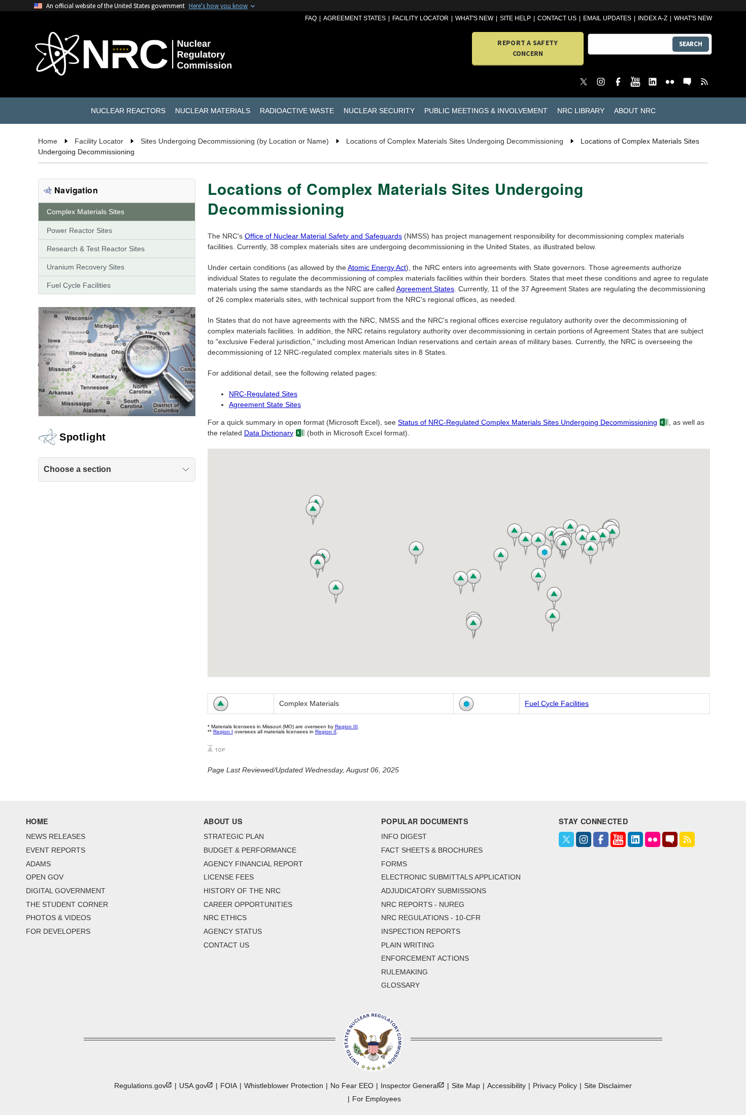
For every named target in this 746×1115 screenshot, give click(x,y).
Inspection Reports (420, 931)
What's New (474, 18)
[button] (542, 579)
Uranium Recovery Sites (85, 267)
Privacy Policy (555, 1086)
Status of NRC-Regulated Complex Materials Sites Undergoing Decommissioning (527, 422)
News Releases (55, 836)
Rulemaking (404, 972)
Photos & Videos (58, 918)
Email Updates (607, 18)
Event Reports (55, 850)
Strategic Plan (234, 836)
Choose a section (77, 469)
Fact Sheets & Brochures (432, 850)
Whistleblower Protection (283, 1086)
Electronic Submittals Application (451, 877)
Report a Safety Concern (527, 48)
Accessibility (506, 1086)
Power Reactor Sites (79, 230)
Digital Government (66, 891)
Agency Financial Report (253, 864)
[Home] (88, 54)
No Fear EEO (352, 1086)
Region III (346, 726)
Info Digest (404, 836)
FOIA (228, 1086)
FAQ (311, 18)
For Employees (376, 1099)
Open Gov (44, 877)
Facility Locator (420, 18)
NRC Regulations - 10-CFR (431, 918)
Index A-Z (652, 18)
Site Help (515, 18)
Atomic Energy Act (377, 267)
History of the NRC (242, 891)
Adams (38, 864)
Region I (223, 731)
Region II (325, 731)
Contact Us (557, 18)
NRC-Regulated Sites (263, 394)
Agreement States (354, 18)
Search (690, 44)
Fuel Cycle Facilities (79, 285)
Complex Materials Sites (85, 212)
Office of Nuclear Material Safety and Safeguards (323, 236)
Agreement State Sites (265, 404)
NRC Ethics (225, 918)
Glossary (400, 985)
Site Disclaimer (608, 1086)
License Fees (229, 877)
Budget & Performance (250, 850)
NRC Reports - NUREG (422, 904)
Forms (394, 864)
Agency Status (233, 931)
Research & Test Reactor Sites (96, 249)
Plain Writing (407, 945)
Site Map (466, 1086)
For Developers (58, 931)
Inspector (409, 1086)
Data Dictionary (268, 433)
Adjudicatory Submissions (433, 891)
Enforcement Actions (425, 958)
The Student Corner (67, 904)
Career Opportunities (248, 904)
